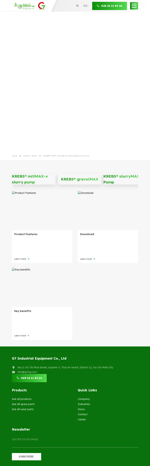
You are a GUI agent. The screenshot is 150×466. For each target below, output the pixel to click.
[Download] (108, 210)
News (81, 409)
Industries (84, 404)
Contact (82, 414)
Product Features (26, 234)
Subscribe (26, 456)
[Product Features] (42, 210)
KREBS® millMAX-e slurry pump (30, 179)
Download (87, 234)
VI (86, 18)
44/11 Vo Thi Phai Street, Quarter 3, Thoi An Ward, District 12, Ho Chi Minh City (65, 367)
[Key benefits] (42, 287)
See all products (21, 399)
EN (86, 11)
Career (82, 419)
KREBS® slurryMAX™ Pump (123, 179)
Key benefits (22, 311)
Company (84, 399)
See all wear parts (23, 409)
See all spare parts (23, 404)
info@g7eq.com (27, 372)
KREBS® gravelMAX (79, 179)
